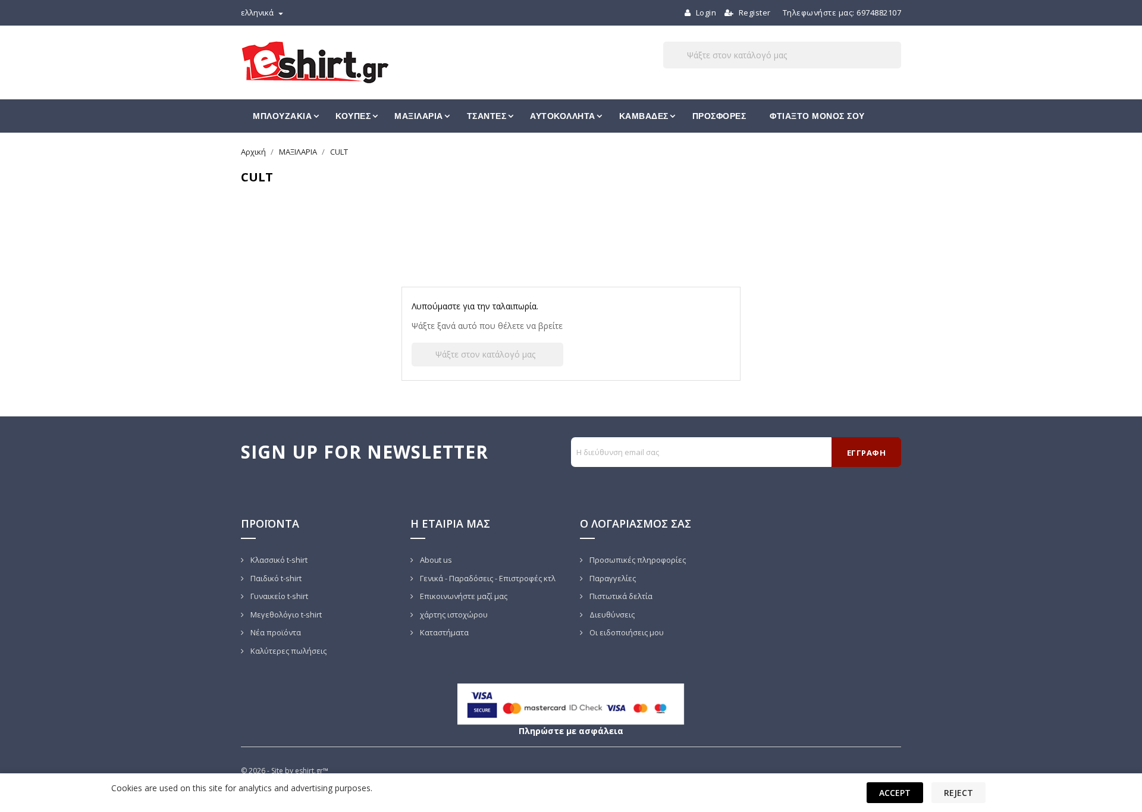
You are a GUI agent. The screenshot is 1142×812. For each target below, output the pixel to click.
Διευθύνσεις (611, 614)
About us (435, 559)
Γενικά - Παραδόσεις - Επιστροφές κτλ (487, 578)
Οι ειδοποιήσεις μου (626, 632)
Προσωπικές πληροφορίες (637, 559)
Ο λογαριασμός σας (635, 523)
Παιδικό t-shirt (275, 578)
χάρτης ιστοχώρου (453, 614)
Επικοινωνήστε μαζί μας (462, 596)
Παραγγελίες (612, 578)
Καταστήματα (443, 632)
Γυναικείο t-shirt (278, 596)
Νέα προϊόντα (275, 632)
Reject (958, 792)
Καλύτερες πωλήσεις (288, 650)
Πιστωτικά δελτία (620, 596)
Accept (895, 792)
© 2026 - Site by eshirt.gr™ (284, 771)
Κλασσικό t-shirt (278, 559)
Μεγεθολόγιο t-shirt (285, 614)
